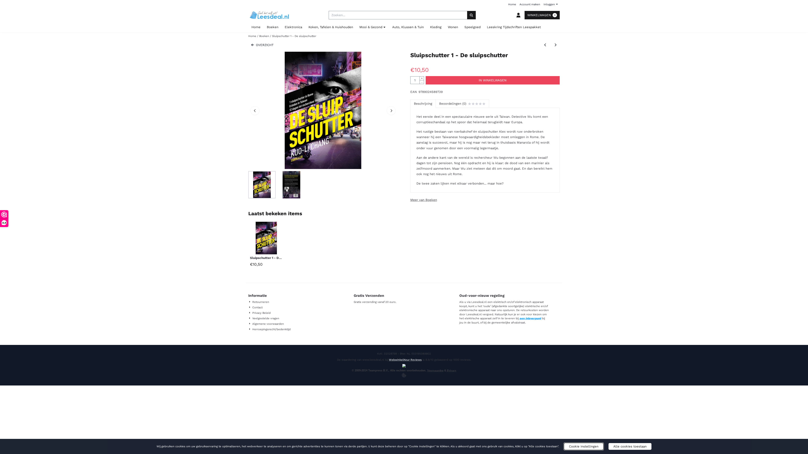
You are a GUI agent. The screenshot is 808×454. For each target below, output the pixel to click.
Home (512, 4)
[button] (518, 15)
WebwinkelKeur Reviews (405, 359)
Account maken (530, 4)
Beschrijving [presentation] (423, 104)
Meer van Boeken (423, 200)
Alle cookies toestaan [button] (630, 446)
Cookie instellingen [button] (583, 446)
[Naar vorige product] (545, 45)
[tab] (423, 103)
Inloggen (549, 4)
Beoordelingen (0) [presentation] (452, 104)
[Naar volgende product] (555, 45)
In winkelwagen (492, 80)
